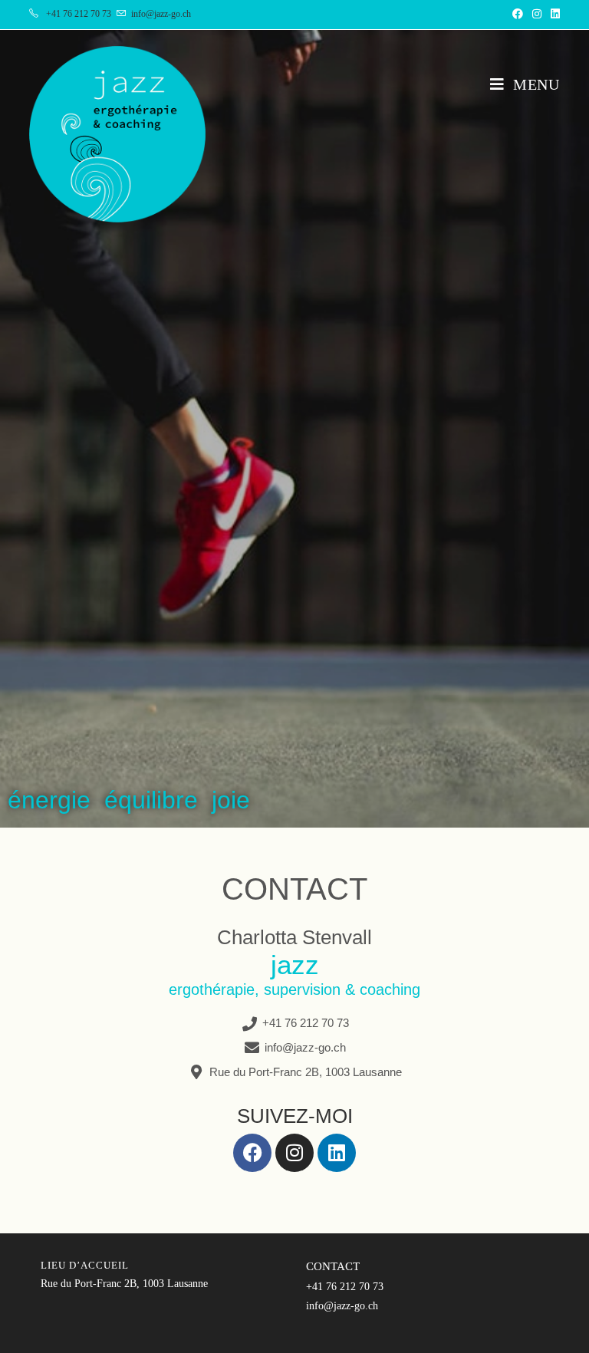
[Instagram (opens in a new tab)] (537, 14)
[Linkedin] (337, 1153)
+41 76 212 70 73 (78, 13)
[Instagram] (294, 1153)
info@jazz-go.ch (161, 13)
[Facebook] (252, 1153)
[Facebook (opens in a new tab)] (518, 14)
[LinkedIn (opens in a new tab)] (553, 14)
